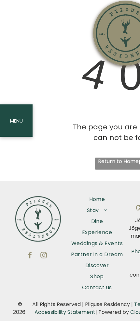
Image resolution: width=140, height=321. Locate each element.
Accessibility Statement (65, 312)
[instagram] (44, 256)
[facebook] (30, 256)
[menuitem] (97, 199)
